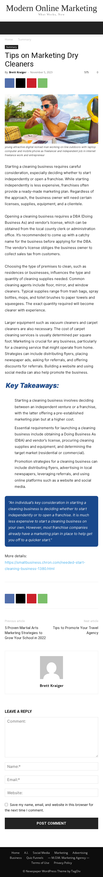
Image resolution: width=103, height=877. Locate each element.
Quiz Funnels (34, 858)
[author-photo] (51, 679)
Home (9, 39)
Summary (24, 39)
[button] (96, 28)
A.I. (26, 853)
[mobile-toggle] (8, 28)
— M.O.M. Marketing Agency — (68, 858)
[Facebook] (9, 83)
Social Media (41, 853)
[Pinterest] (31, 83)
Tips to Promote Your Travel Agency (75, 630)
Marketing (61, 853)
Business (16, 858)
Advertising (80, 853)
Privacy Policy (63, 863)
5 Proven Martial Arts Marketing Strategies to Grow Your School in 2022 (25, 633)
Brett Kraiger (17, 72)
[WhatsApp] (42, 83)
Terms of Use (40, 863)
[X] (20, 83)
